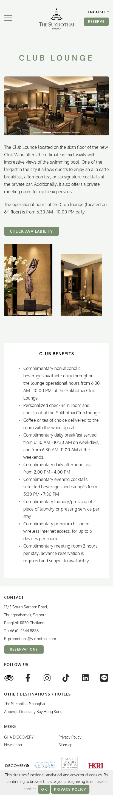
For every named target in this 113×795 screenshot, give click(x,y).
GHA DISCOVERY (19, 737)
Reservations (24, 649)
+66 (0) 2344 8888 (23, 630)
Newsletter (13, 744)
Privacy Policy (70, 789)
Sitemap (65, 744)
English (97, 12)
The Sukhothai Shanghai (24, 703)
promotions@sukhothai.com (32, 638)
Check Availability (31, 231)
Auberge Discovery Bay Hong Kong (33, 711)
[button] (7, 105)
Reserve (96, 21)
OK (44, 789)
